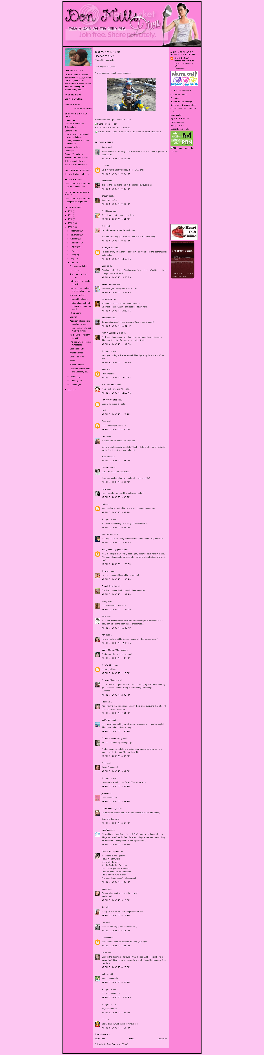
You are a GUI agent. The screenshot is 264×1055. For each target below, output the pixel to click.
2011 (70, 215)
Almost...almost (77, 365)
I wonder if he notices (74, 124)
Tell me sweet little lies (75, 161)
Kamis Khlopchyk (109, 808)
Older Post (162, 1039)
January (74, 384)
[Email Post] (131, 127)
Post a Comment (102, 1034)
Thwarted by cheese (79, 299)
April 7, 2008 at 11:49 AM (116, 628)
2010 (70, 219)
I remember (70, 120)
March (73, 377)
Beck (104, 616)
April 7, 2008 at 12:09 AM (117, 378)
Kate (104, 702)
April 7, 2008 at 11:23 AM (116, 564)
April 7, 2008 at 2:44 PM (116, 713)
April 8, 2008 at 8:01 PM (116, 1012)
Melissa (105, 974)
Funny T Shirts (177, 125)
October (74, 239)
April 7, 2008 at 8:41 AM (116, 482)
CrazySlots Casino (178, 94)
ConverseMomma (109, 680)
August (73, 247)
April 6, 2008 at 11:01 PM (116, 326)
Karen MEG (107, 299)
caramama (106, 318)
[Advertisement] (184, 164)
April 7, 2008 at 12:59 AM (117, 393)
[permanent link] (106, 124)
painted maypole (109, 284)
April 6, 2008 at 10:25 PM (117, 277)
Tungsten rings (177, 122)
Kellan (104, 953)
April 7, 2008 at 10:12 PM (117, 997)
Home (72, 361)
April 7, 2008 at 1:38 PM (116, 658)
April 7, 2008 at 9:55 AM (116, 527)
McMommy (107, 720)
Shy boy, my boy (77, 295)
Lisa (103, 922)
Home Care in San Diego (181, 102)
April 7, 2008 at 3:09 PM (116, 771)
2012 (70, 211)
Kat (103, 907)
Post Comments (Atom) (117, 1044)
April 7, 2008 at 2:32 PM (116, 695)
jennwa (105, 793)
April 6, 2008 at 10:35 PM (117, 292)
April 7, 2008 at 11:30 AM (116, 579)
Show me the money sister (76, 157)
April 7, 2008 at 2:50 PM (116, 731)
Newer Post (100, 1039)
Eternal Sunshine (109, 586)
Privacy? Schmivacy (74, 154)
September (75, 243)
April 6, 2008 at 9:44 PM (116, 219)
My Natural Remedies (180, 118)
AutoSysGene (108, 248)
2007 (70, 390)
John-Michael (107, 534)
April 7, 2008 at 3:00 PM (116, 756)
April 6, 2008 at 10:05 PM (117, 259)
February (74, 380)
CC (103, 1019)
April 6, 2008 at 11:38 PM (116, 362)
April (72, 263)
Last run (73, 317)
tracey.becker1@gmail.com (114, 549)
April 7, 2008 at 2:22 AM (116, 414)
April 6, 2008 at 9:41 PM (116, 204)
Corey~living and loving (112, 738)
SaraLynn (106, 571)
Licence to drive (77, 357)
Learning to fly (71, 131)
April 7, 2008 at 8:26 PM (116, 946)
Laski (104, 266)
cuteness (126, 132)
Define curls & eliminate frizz (183, 105)
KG (103, 165)
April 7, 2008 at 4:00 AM (116, 429)
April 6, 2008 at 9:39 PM (116, 189)
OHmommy (107, 467)
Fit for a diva (75, 313)
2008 (70, 227)
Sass (104, 421)
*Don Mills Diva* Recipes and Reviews (184, 59)
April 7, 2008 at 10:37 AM (117, 542)
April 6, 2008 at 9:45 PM (116, 241)
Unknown (106, 937)
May (72, 259)
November (75, 235)
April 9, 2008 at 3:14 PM (116, 1028)
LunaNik (105, 830)
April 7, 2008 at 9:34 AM (116, 512)
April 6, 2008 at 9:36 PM (116, 174)
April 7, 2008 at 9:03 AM (116, 497)
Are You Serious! (109, 384)
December (75, 231)
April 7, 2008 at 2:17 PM (116, 673)
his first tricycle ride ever (146, 132)
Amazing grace (76, 353)
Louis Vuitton (176, 115)
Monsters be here (72, 147)
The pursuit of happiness (76, 164)
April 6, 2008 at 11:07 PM (116, 344)
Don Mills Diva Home (74, 99)
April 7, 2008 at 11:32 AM (116, 594)
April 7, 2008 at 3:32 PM (116, 801)
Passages (69, 151)
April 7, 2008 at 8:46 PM (116, 982)
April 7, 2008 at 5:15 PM (116, 915)
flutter (104, 369)
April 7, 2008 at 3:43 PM (116, 823)
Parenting (174, 98)
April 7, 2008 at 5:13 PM (116, 900)
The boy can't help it (79, 266)
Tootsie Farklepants (110, 851)
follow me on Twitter (83, 109)
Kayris (104, 147)
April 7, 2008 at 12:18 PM (117, 643)
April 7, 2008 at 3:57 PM (116, 844)
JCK (103, 226)
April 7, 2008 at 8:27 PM (116, 967)
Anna (104, 763)
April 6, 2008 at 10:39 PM (117, 311)
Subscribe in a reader (179, 129)
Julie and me (70, 127)
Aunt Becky (107, 211)
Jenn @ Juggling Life (111, 333)
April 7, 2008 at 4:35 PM (116, 882)
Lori (103, 504)
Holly (104, 489)
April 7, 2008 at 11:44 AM (116, 609)
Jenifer (105, 181)
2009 (70, 223)
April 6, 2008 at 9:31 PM (116, 158)
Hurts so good (76, 270)
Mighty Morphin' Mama (112, 650)
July (72, 251)
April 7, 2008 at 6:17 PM (116, 931)
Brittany (105, 196)
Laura (104, 436)
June (72, 255)
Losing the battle (77, 349)
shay (104, 889)
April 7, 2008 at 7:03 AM (116, 460)
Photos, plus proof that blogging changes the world (80, 306)
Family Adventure (109, 400)
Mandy (105, 601)
